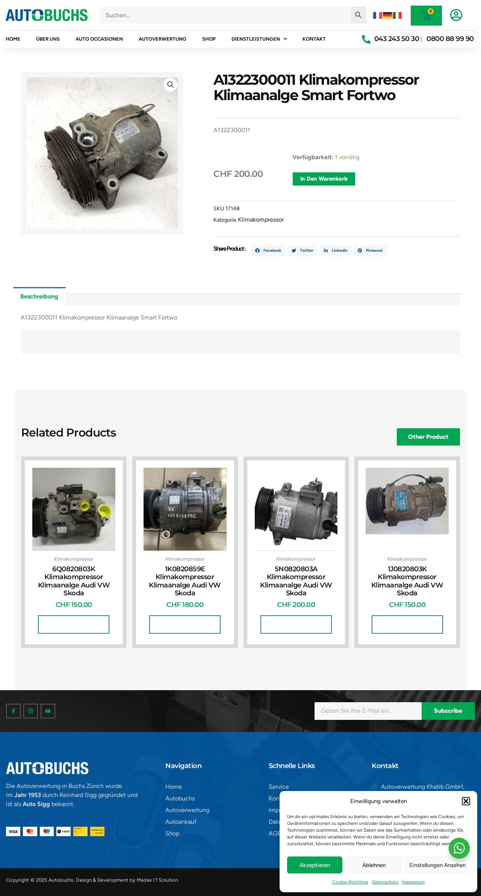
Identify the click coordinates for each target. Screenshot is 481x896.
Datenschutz (385, 882)
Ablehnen (374, 865)
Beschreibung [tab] (39, 296)
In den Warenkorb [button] (73, 624)
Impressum (413, 882)
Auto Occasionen (99, 39)
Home (13, 39)
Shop (209, 39)
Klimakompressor (261, 219)
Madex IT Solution (157, 880)
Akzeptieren (314, 865)
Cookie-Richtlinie (350, 882)
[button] (466, 801)
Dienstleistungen (255, 39)
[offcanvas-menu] (456, 15)
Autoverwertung (162, 39)
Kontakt (314, 39)
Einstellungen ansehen (437, 865)
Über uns (48, 39)
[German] (388, 14)
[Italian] (397, 14)
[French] (378, 14)
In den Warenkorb (324, 178)
